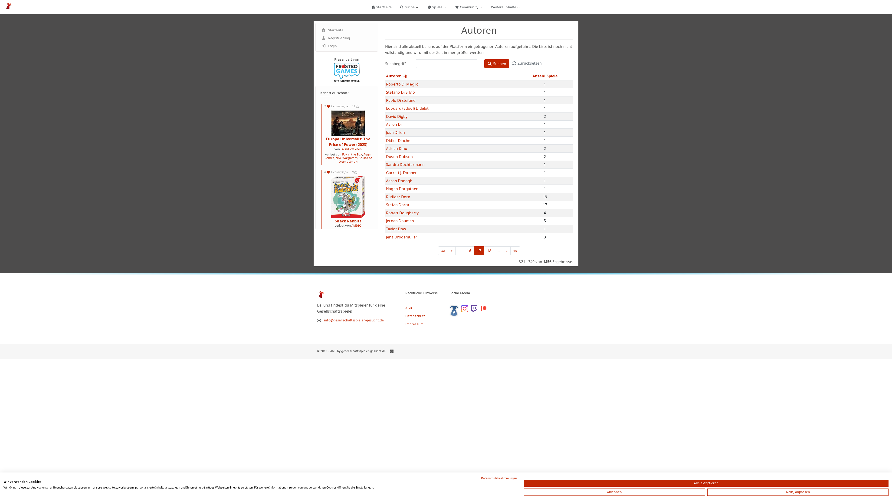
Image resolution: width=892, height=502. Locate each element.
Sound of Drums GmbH (355, 159)
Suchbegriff (395, 63)
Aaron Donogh (399, 180)
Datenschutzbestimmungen (499, 478)
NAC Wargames (346, 158)
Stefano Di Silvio (400, 92)
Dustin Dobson (399, 156)
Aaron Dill (394, 124)
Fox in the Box (352, 154)
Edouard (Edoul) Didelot (407, 108)
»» (515, 250)
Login (332, 46)
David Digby (396, 116)
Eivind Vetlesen (351, 149)
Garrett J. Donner (401, 172)
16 (469, 250)
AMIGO (356, 225)
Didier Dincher (399, 140)
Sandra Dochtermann (405, 164)
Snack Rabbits (348, 221)
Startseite (383, 7)
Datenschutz (415, 316)
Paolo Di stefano (401, 100)
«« (443, 250)
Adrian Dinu (396, 148)
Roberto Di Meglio (402, 84)
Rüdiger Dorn (398, 196)
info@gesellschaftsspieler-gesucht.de (354, 320)
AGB (408, 308)
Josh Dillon (395, 132)
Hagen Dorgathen (402, 188)
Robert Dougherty (402, 212)
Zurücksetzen (529, 63)
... (459, 250)
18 (489, 250)
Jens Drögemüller (401, 237)
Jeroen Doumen (400, 220)
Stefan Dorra (397, 204)
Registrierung (339, 38)
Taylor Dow (396, 228)
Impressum (414, 324)
